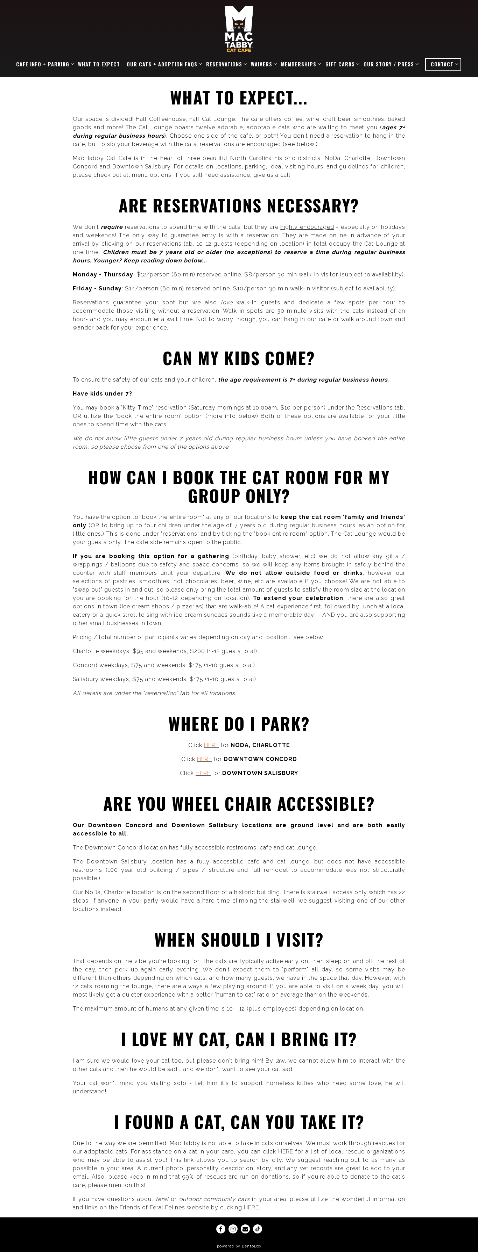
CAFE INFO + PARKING (43, 64)
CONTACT (445, 64)
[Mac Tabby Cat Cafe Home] (239, 29)
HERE (285, 1151)
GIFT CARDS (341, 64)
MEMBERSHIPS (300, 64)
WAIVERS (263, 64)
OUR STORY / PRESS (389, 64)
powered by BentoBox (239, 1246)
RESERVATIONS (225, 64)
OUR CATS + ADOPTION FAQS (163, 64)
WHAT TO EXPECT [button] (99, 64)
